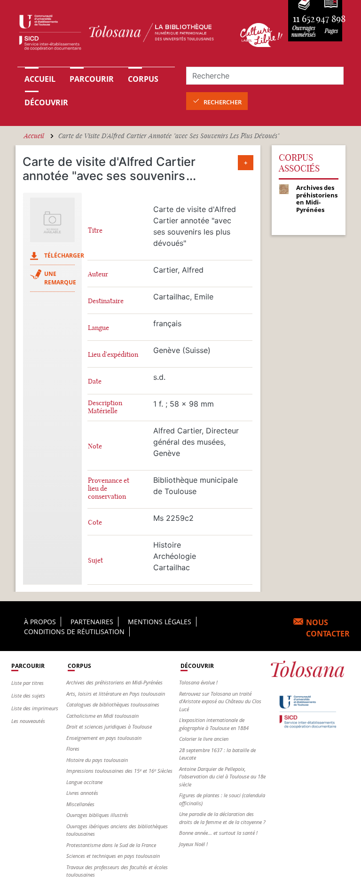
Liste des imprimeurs (34, 708)
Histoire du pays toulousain (97, 759)
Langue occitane (84, 781)
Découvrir (46, 102)
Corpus (143, 79)
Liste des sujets (28, 695)
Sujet (95, 561)
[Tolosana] (123, 34)
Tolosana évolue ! (198, 682)
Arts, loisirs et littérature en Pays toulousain (115, 693)
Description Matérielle (105, 407)
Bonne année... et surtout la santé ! (218, 832)
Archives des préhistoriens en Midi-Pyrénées (114, 682)
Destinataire (106, 301)
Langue (98, 328)
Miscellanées (80, 804)
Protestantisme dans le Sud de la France (111, 844)
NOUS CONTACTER (328, 628)
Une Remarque (60, 278)
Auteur (98, 274)
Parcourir (92, 79)
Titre (95, 231)
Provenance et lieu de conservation (108, 489)
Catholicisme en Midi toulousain (102, 715)
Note (95, 446)
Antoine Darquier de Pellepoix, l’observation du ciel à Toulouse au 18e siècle (222, 776)
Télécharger (64, 255)
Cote (95, 522)
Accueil (39, 79)
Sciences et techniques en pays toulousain (113, 855)
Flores (72, 748)
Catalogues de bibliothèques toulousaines (112, 704)
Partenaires (92, 621)
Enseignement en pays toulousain (103, 737)
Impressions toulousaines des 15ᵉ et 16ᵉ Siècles (119, 770)
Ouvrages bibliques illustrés (97, 814)
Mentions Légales (159, 621)
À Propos (40, 621)
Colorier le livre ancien (203, 738)
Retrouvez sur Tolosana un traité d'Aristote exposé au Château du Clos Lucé (220, 701)
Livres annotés (82, 792)
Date (95, 381)
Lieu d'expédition (113, 355)
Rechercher (223, 102)
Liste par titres (27, 682)
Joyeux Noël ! (193, 844)
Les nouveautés (28, 720)
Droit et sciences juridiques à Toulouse (109, 726)
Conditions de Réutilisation (74, 631)
